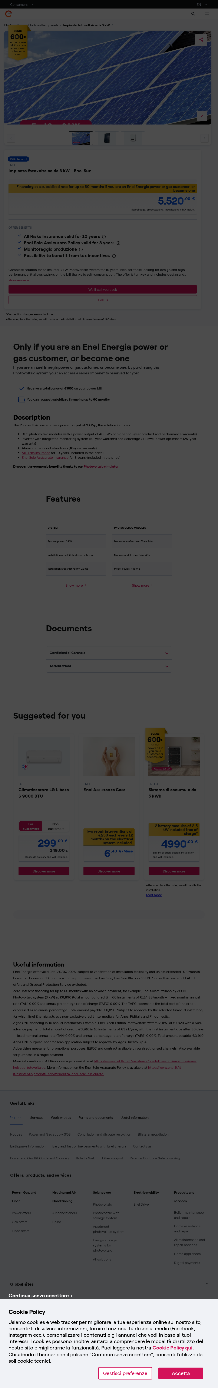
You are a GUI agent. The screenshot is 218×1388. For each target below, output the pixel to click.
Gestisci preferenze (125, 1373)
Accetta (181, 1373)
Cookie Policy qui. (173, 1348)
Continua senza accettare (39, 1295)
